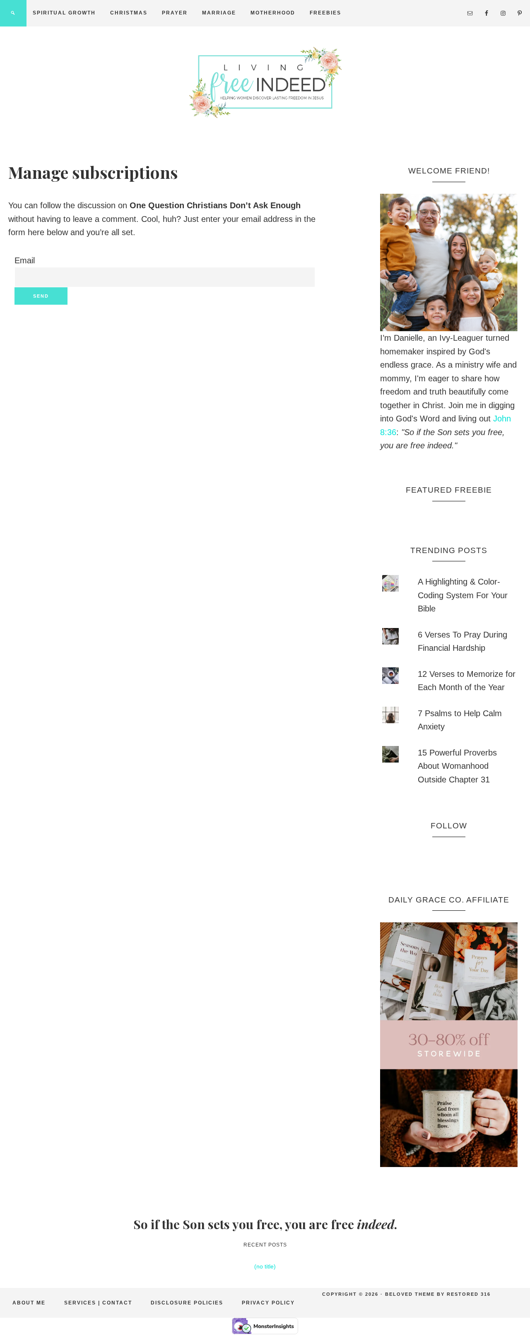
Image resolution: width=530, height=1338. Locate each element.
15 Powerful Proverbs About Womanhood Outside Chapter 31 (457, 766)
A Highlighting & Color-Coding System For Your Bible (463, 595)
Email (24, 260)
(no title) (265, 1266)
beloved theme (410, 1294)
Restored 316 (469, 1294)
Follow (449, 825)
